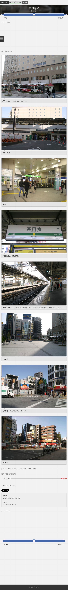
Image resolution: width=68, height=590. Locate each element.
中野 (5, 18)
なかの (6, 544)
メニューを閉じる (2, 39)
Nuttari (37, 587)
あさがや (61, 544)
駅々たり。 (4, 2)
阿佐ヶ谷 (61, 18)
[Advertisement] (34, 35)
